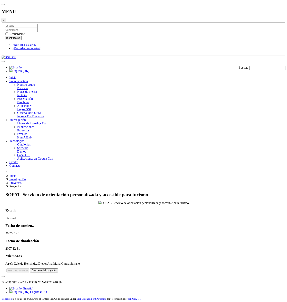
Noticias (22, 95)
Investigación (17, 119)
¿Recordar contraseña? (26, 48)
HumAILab (24, 137)
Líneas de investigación (31, 123)
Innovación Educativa (30, 116)
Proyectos (23, 130)
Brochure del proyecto (44, 270)
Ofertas (13, 162)
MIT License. (84, 298)
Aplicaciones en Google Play (35, 158)
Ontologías (24, 144)
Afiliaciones (24, 105)
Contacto (14, 165)
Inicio (12, 77)
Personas (22, 88)
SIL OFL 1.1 (134, 298)
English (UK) (38, 292)
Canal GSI (23, 155)
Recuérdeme (17, 34)
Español (27, 288)
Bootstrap (7, 298)
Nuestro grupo (26, 84)
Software (22, 148)
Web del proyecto (18, 270)
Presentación (25, 98)
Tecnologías (16, 141)
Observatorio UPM (29, 112)
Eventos (22, 134)
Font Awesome (98, 298)
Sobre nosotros (18, 81)
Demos (21, 151)
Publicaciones (25, 127)
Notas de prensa (27, 91)
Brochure (23, 102)
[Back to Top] (3, 276)
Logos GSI (24, 109)
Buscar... (244, 67)
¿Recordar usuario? (24, 44)
